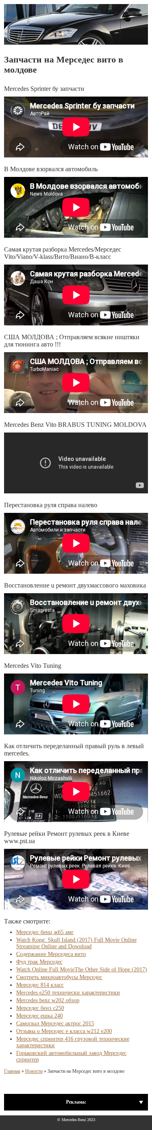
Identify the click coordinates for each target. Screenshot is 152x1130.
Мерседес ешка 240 (39, 1016)
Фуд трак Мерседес (39, 962)
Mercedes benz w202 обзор (47, 1000)
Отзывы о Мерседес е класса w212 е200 (64, 1031)
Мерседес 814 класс (40, 985)
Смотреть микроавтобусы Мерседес (59, 977)
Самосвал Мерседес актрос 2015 (55, 1023)
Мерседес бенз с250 (40, 1008)
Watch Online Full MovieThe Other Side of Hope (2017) (81, 969)
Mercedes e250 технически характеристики (68, 993)
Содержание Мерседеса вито (51, 954)
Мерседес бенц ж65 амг (45, 932)
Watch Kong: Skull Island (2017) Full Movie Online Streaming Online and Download (76, 943)
